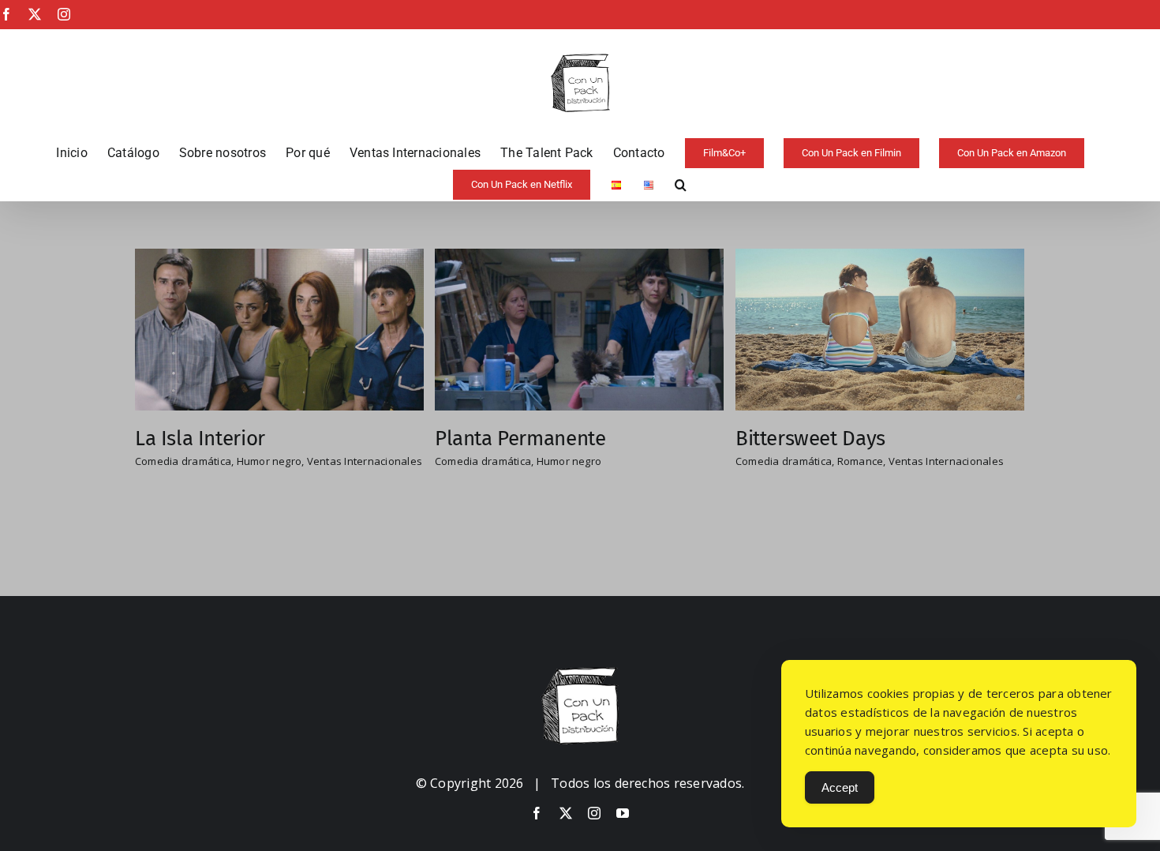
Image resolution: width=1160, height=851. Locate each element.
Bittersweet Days (810, 438)
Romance (860, 461)
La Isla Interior (200, 438)
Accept (839, 787)
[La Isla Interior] (279, 259)
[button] (681, 185)
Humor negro (269, 461)
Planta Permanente (520, 438)
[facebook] (536, 813)
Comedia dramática (183, 461)
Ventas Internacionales (364, 461)
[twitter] (565, 813)
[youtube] (622, 813)
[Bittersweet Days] (879, 259)
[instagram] (594, 813)
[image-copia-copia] (580, 673)
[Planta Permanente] (579, 259)
